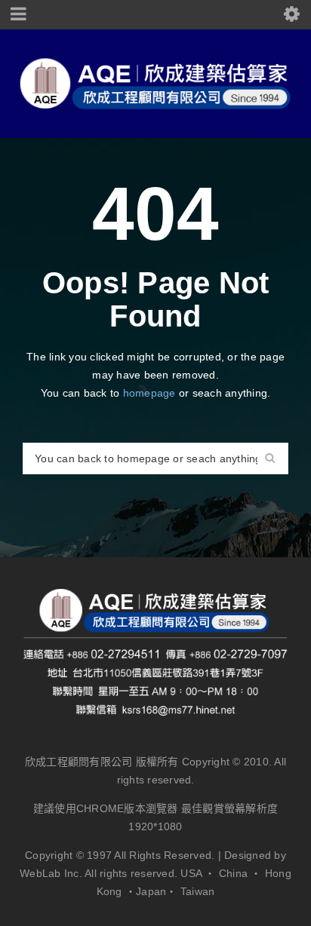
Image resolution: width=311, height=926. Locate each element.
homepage (149, 393)
